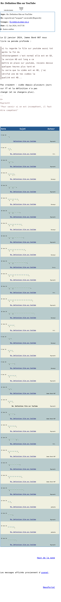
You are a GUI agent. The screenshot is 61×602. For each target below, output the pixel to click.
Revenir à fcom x (21, 9)
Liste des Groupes (8, 10)
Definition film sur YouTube (24, 141)
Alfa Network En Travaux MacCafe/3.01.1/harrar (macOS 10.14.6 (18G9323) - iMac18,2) (27, 29)
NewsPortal (49, 587)
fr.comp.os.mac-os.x (19, 21)
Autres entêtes (8, 29)
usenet (44, 572)
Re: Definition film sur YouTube (23, 154)
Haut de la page (46, 558)
